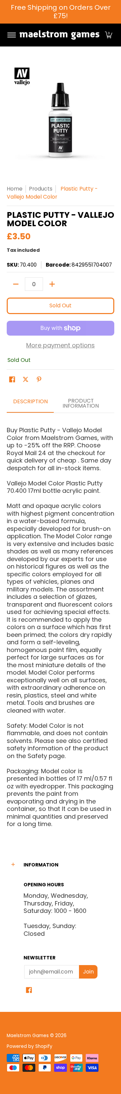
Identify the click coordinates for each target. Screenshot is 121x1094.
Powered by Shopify (29, 1046)
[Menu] (11, 35)
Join (88, 972)
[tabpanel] (60, 624)
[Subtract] (16, 284)
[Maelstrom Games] (59, 35)
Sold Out (60, 305)
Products (40, 189)
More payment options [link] (60, 345)
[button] (108, 35)
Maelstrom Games (28, 1035)
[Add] (52, 284)
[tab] (30, 404)
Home (15, 189)
